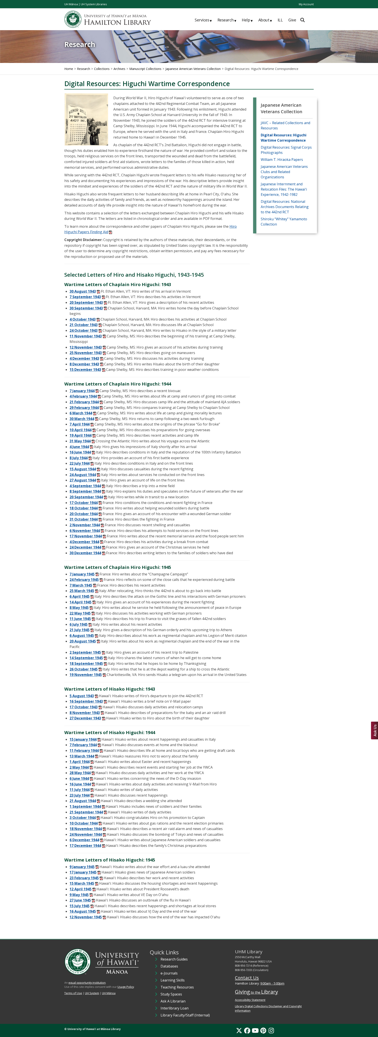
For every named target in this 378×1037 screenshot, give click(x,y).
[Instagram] (271, 1030)
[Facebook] (247, 1030)
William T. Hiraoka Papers (282, 159)
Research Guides (174, 959)
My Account (306, 4)
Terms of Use (73, 993)
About (265, 20)
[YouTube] (255, 1030)
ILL (280, 20)
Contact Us (247, 977)
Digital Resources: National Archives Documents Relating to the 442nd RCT (285, 206)
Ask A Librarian (173, 1001)
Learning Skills (173, 980)
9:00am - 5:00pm (272, 983)
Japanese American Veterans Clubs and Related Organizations (284, 171)
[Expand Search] (302, 20)
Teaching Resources (177, 987)
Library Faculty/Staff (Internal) (185, 1015)
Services (203, 20)
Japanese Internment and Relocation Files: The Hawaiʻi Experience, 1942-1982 (284, 189)
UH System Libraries (94, 4)
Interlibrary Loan (175, 1008)
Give (292, 20)
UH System (92, 993)
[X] (239, 1030)
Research (226, 20)
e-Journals (169, 973)
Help (247, 20)
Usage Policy (125, 987)
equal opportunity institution (87, 983)
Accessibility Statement (250, 1000)
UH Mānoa (71, 4)
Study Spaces (171, 994)
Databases (169, 966)
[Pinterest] (263, 1030)
